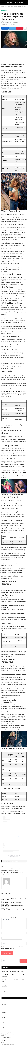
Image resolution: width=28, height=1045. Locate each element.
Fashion (3, 1017)
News (3, 1022)
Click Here (17, 796)
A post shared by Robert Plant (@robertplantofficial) (14, 856)
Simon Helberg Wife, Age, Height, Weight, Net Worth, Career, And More (12, 910)
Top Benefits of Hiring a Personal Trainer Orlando (13, 971)
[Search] (26, 2)
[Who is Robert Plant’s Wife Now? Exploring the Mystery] (14, 39)
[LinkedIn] (1, 56)
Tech (3, 1027)
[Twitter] (1, 54)
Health (3, 1020)
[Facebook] (1, 52)
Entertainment (5, 1014)
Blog (3, 1007)
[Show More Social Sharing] (25, 28)
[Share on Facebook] (5, 28)
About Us (3, 1040)
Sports (3, 1025)
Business (4, 1009)
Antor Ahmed (8, 22)
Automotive (4, 1002)
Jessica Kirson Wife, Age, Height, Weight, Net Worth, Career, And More (12, 906)
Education (4, 1012)
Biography (4, 10)
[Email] (1, 59)
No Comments (5, 24)
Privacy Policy (4, 1039)
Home (2, 6)
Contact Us (3, 1042)
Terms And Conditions (6, 1037)
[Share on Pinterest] (19, 28)
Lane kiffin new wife (15, 861)
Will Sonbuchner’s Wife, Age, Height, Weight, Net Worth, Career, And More (13, 898)
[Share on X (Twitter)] (12, 28)
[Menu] (2, 2)
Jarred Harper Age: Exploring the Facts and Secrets (12, 902)
